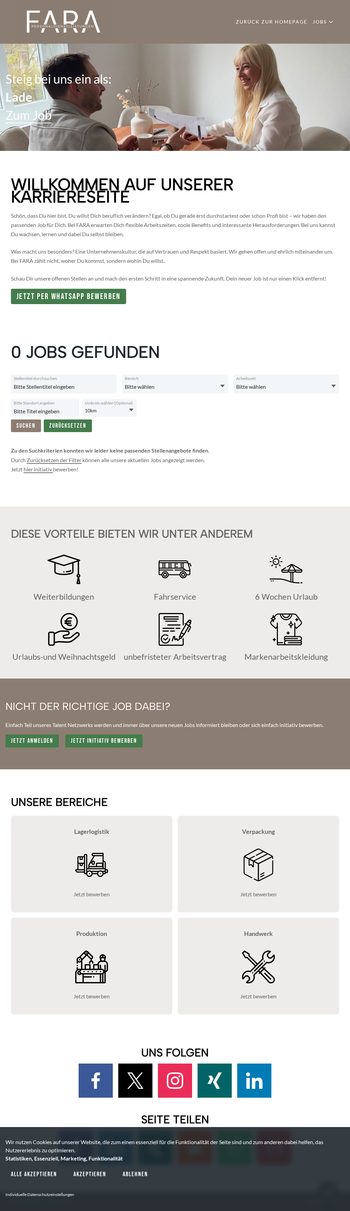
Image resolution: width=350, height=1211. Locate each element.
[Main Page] (63, 22)
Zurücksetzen (67, 425)
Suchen (26, 425)
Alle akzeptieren (34, 1174)
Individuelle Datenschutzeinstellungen (39, 1194)
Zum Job (28, 115)
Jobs (320, 22)
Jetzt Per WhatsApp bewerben (68, 296)
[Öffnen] (222, 386)
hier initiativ (38, 469)
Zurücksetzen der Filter (54, 460)
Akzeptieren (89, 1174)
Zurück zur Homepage (271, 22)
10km (91, 410)
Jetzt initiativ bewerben (104, 740)
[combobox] (79, 387)
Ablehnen (135, 1174)
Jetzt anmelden (32, 740)
